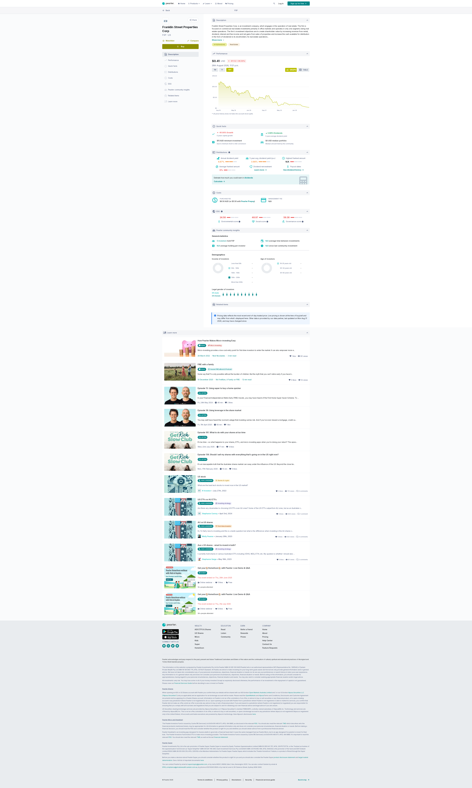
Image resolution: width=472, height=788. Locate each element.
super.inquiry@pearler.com (197, 764)
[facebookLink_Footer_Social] (164, 646)
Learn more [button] (259, 170)
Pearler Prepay (247, 201)
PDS (255, 723)
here (254, 714)
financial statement (221, 737)
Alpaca (261, 695)
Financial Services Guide (183, 683)
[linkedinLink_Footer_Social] (178, 646)
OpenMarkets (251, 695)
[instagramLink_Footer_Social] (169, 646)
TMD (284, 723)
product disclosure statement (284, 757)
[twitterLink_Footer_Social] (173, 646)
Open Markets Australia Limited (260, 692)
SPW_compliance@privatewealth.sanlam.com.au (179, 767)
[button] (168, 40)
